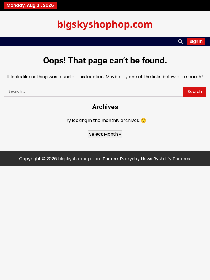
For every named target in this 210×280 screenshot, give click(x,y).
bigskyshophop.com (105, 24)
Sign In (196, 41)
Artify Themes (175, 159)
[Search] (180, 41)
